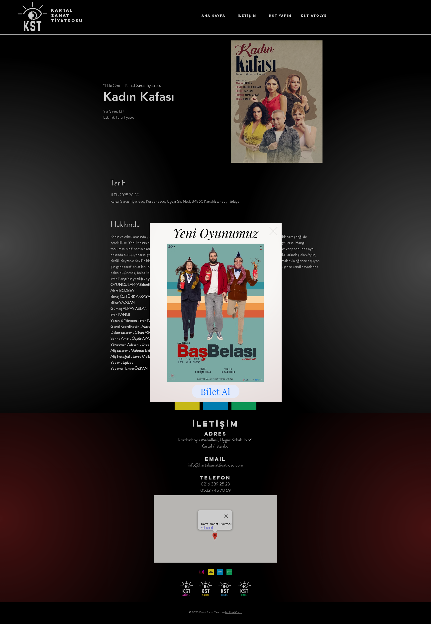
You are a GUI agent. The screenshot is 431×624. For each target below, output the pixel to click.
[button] (273, 231)
